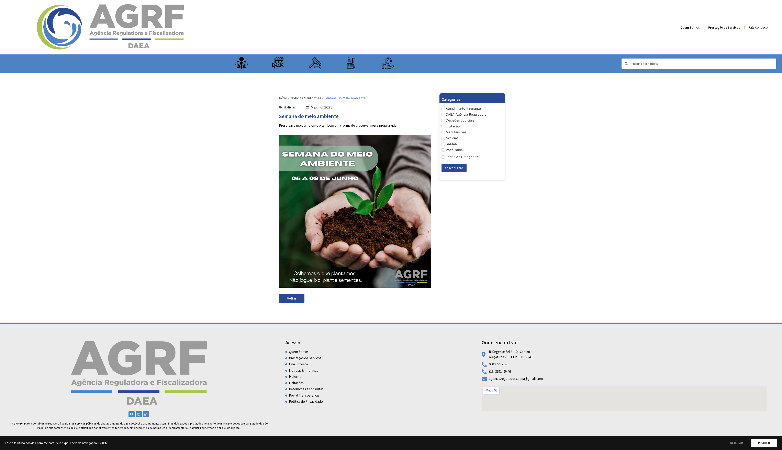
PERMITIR (764, 443)
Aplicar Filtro (454, 168)
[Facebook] (132, 414)
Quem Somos (690, 27)
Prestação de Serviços (724, 27)
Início (283, 98)
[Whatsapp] (146, 414)
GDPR (102, 443)
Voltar (291, 298)
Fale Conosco (758, 27)
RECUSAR (736, 443)
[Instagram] (139, 414)
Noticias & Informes (305, 98)
